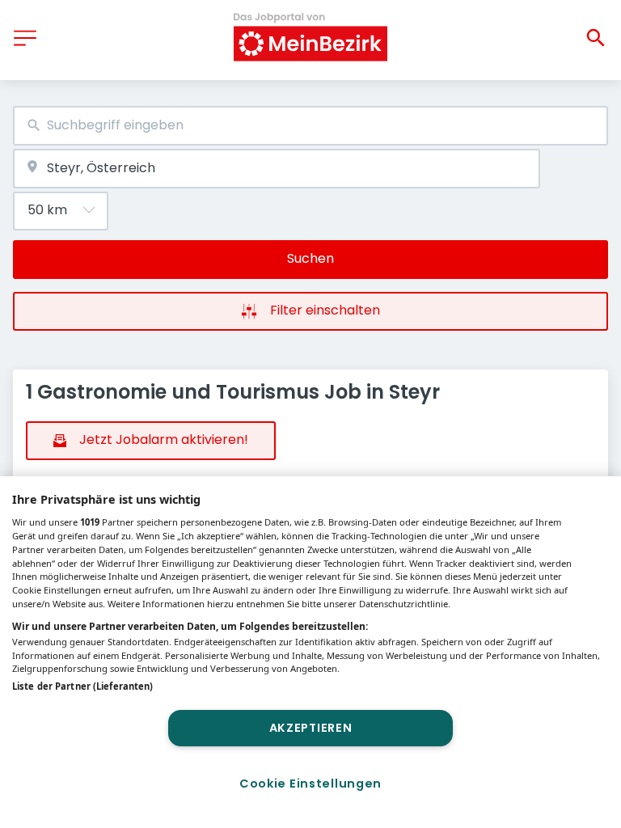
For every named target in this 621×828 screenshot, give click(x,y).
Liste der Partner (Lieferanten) (82, 686)
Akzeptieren (311, 728)
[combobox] (310, 126)
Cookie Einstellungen (310, 783)
